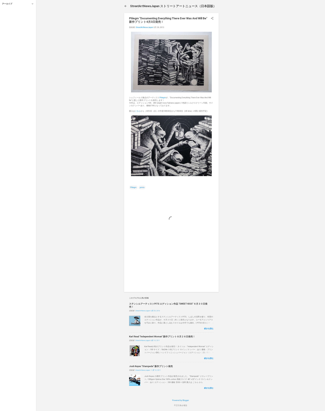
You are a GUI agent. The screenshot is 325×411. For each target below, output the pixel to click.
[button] (212, 18)
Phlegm (163, 97)
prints (142, 187)
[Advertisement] (229, 51)
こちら (138, 111)
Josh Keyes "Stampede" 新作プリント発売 (151, 366)
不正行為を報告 (180, 405)
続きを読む (209, 328)
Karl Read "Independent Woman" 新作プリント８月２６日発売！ (162, 336)
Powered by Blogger (180, 400)
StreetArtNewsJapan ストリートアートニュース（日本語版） (173, 6)
